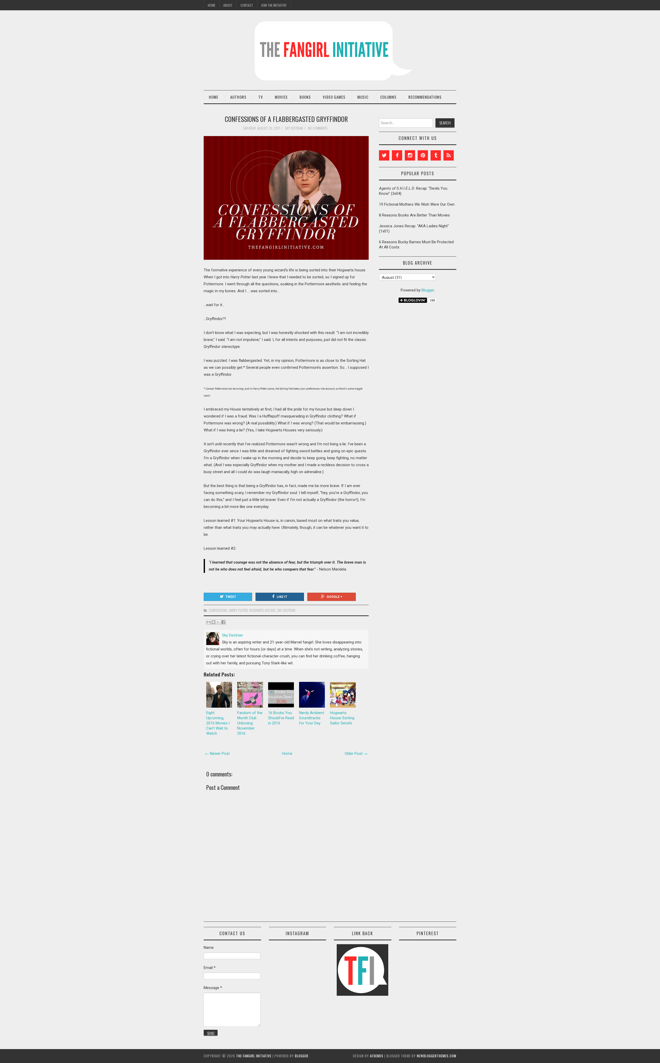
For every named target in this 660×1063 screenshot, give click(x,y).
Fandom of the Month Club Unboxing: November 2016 (249, 723)
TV (260, 97)
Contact (247, 5)
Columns (388, 97)
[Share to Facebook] (223, 622)
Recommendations (425, 97)
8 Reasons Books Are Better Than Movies (414, 215)
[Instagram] (410, 155)
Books (305, 97)
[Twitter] (384, 155)
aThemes (376, 1055)
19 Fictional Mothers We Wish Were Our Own (417, 204)
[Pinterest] (423, 155)
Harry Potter (238, 610)
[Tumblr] (436, 155)
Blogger (428, 290)
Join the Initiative (273, 5)
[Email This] (208, 622)
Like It (282, 597)
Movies (281, 97)
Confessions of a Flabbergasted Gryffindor (286, 119)
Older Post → (356, 753)
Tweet (231, 597)
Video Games (334, 97)
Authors (238, 97)
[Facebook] (397, 155)
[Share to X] (218, 622)
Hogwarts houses (262, 610)
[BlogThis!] (213, 622)
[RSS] (448, 155)
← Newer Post (217, 753)
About (228, 5)
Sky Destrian (286, 610)
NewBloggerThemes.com (436, 1055)
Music (362, 97)
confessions (218, 610)
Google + (334, 597)
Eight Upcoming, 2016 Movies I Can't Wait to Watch (218, 723)
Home (211, 5)
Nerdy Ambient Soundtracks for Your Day (311, 717)
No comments (318, 128)
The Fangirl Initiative (253, 1055)
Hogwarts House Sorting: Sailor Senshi (342, 717)
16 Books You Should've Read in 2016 (281, 717)
